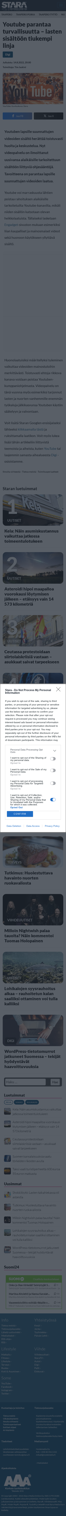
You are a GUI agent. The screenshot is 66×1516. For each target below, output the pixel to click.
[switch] (53, 758)
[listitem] (33, 750)
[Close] (59, 690)
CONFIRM (20, 814)
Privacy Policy (52, 826)
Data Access (33, 826)
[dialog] (33, 758)
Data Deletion (14, 826)
